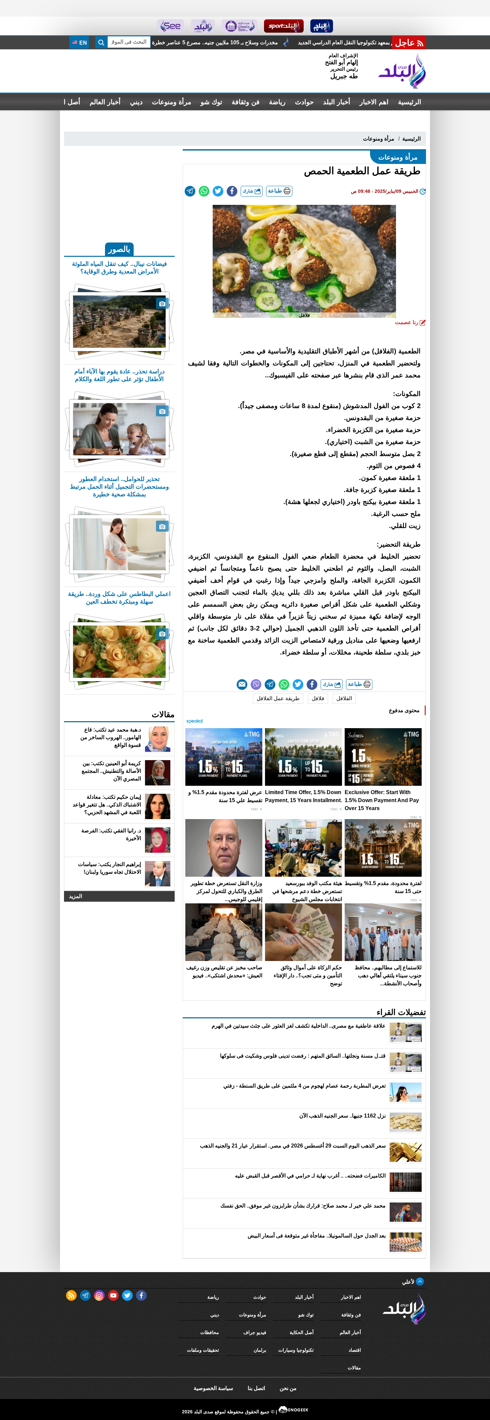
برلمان (260, 1350)
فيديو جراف (254, 1332)
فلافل (318, 698)
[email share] (190, 191)
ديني (136, 102)
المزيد (75, 896)
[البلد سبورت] (284, 26)
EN (82, 43)
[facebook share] (232, 191)
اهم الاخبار (374, 102)
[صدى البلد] (402, 71)
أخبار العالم (105, 102)
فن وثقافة (246, 102)
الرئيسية (409, 102)
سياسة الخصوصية (213, 1388)
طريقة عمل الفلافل (278, 698)
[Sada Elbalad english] (170, 26)
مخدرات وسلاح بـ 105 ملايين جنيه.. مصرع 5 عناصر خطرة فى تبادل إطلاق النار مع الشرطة (280, 42)
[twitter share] (218, 191)
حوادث (304, 102)
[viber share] (256, 684)
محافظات (209, 1332)
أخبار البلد (336, 102)
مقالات (354, 1367)
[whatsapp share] (204, 191)
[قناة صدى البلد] (321, 26)
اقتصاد (355, 1350)
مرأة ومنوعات (171, 102)
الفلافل (344, 698)
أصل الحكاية (302, 1332)
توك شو (211, 102)
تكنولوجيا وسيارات (296, 1350)
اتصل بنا (256, 1388)
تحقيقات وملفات (203, 1350)
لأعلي (409, 1282)
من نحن (288, 1388)
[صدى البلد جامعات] (239, 26)
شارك (249, 191)
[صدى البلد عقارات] (203, 26)
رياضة (277, 102)
